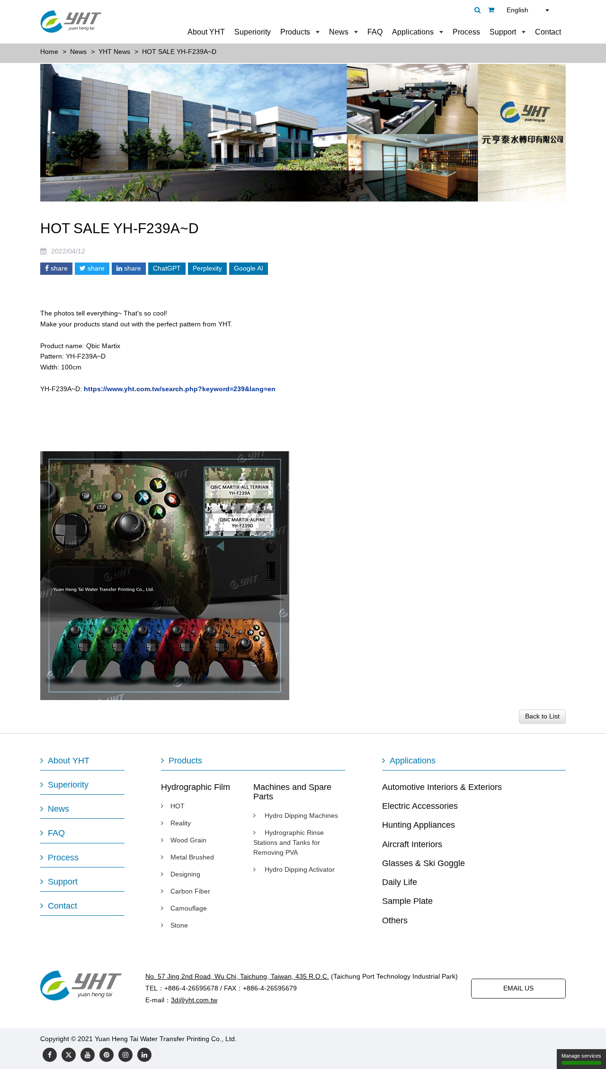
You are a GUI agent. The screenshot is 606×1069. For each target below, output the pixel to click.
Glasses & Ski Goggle (423, 863)
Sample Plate (407, 901)
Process (466, 32)
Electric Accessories (420, 806)
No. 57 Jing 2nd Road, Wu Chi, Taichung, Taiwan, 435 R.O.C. (237, 976)
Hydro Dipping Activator (299, 869)
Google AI (248, 268)
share (58, 268)
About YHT (206, 32)
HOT (177, 806)
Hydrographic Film (195, 787)
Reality (180, 823)
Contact (548, 32)
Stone (179, 925)
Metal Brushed (192, 857)
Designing (185, 874)
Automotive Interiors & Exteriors (442, 787)
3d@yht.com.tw (194, 1000)
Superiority (252, 32)
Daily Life (399, 882)
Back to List (542, 716)
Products (295, 32)
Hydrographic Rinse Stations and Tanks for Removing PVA (288, 842)
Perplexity (207, 268)
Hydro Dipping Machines (300, 815)
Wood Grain (188, 840)
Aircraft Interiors (412, 844)
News (338, 32)
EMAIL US (518, 988)
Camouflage (188, 908)
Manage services (581, 1056)
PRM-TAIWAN (325, 1039)
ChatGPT (167, 268)
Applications (413, 32)
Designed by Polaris (268, 1039)
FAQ (375, 32)
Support (503, 32)
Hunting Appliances (418, 825)
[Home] (71, 21)
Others (395, 920)
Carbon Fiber (190, 891)
